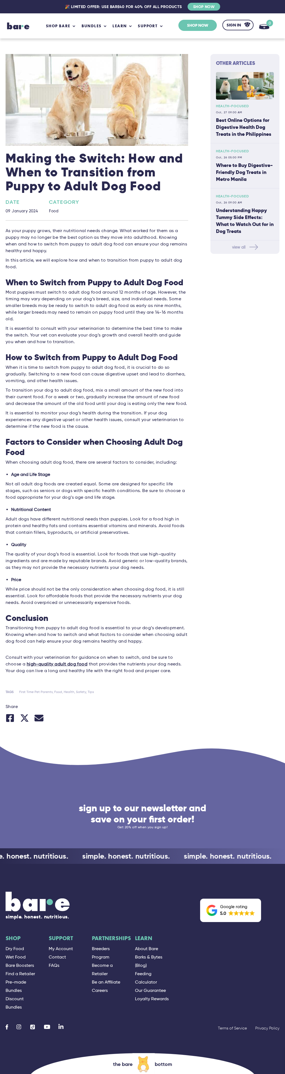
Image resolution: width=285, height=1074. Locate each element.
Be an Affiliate (106, 982)
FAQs (54, 965)
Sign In (234, 25)
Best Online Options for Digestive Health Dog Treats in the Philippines (243, 127)
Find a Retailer (20, 973)
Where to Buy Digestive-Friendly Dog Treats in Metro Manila (244, 172)
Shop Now (204, 6)
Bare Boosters (20, 965)
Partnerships (111, 938)
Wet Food (16, 957)
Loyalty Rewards (152, 998)
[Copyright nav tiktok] (33, 1027)
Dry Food (15, 948)
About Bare (146, 948)
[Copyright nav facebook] (7, 1026)
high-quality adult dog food (57, 664)
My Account (61, 948)
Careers (100, 990)
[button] (230, 910)
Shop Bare (58, 25)
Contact (57, 957)
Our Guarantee (150, 990)
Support (61, 938)
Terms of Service (232, 1028)
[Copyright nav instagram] (18, 1026)
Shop (13, 938)
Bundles (92, 25)
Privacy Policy (267, 1028)
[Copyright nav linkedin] (60, 1027)
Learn (143, 938)
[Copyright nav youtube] (47, 1027)
